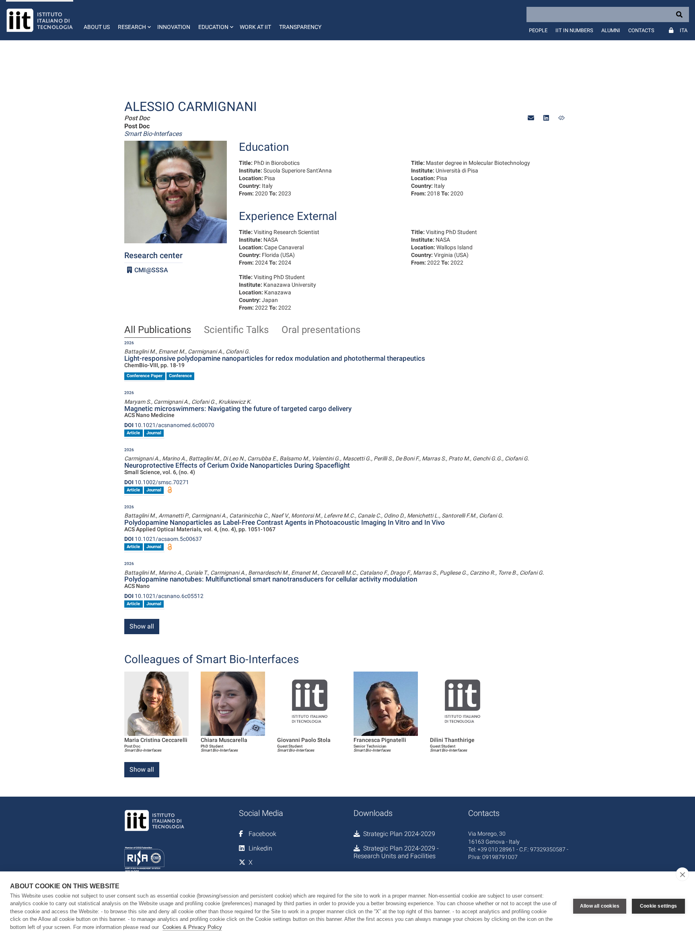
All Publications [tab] (157, 330)
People (538, 30)
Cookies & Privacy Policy (192, 927)
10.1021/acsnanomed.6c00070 (169, 425)
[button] (133, 20)
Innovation (173, 27)
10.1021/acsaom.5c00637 (163, 539)
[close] (682, 874)
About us (97, 27)
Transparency (300, 27)
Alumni (610, 30)
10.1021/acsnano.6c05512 (164, 596)
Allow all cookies (599, 906)
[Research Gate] (561, 118)
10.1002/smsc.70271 (156, 482)
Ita (683, 30)
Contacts (641, 30)
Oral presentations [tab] (321, 330)
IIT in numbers (574, 30)
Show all (142, 626)
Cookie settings (658, 906)
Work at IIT (255, 27)
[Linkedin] (546, 118)
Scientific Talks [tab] (236, 330)
